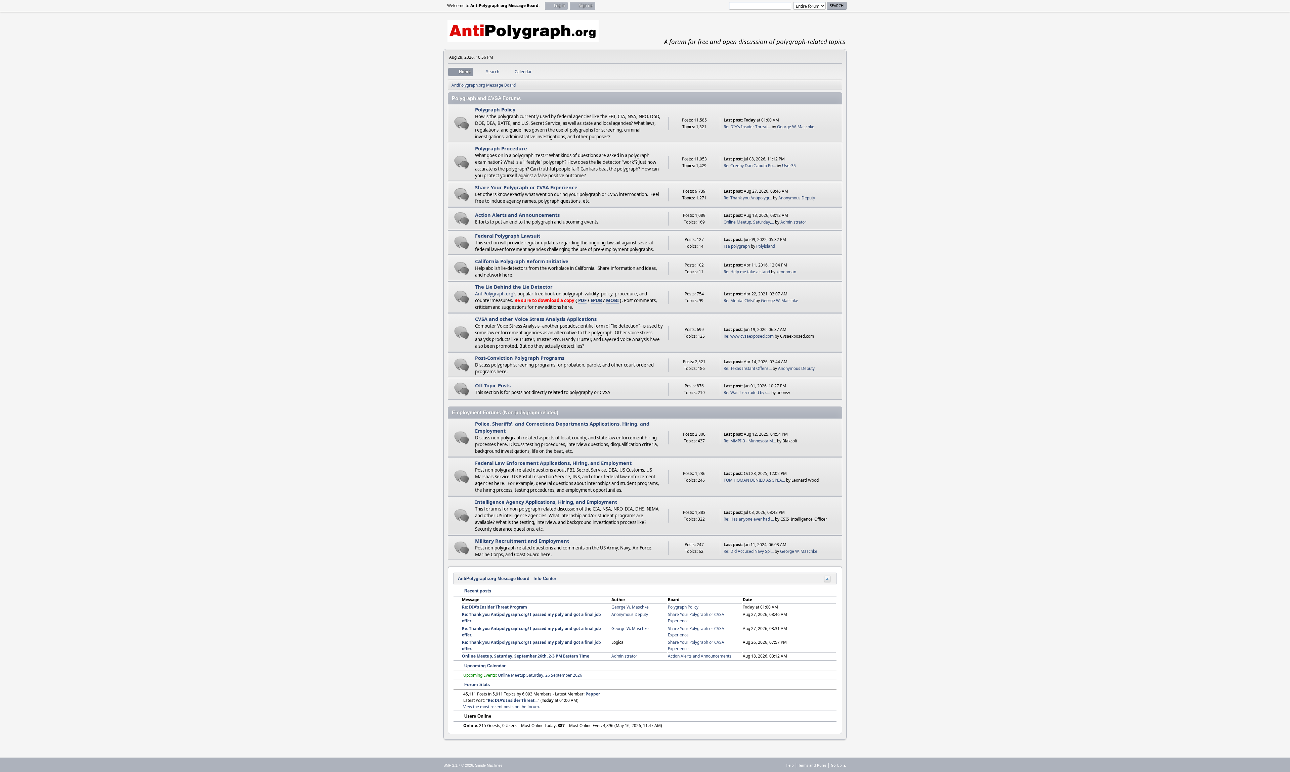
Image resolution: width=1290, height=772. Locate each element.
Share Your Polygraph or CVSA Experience (526, 187)
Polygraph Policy (495, 109)
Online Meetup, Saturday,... (749, 222)
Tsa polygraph (737, 246)
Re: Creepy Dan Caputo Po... (750, 165)
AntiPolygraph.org (494, 294)
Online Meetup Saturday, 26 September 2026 (540, 675)
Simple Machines (489, 765)
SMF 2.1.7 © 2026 (458, 765)
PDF (582, 300)
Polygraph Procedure (501, 148)
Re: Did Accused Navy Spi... (749, 551)
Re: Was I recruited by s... (747, 392)
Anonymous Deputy (796, 198)
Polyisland (765, 246)
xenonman (786, 272)
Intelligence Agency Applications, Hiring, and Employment (546, 501)
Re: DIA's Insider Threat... (747, 127)
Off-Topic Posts (493, 385)
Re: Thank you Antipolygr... (748, 198)
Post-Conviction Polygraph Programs (519, 357)
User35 (789, 165)
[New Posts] (461, 123)
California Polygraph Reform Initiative (521, 261)
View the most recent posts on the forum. (501, 707)
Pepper (593, 694)
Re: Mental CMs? (739, 300)
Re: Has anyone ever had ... (749, 519)
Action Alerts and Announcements (517, 214)
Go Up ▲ (839, 765)
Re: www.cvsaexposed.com (749, 336)
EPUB (596, 300)
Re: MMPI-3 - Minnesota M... (750, 441)
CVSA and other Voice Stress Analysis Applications (536, 319)
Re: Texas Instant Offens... (748, 368)
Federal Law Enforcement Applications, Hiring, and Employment (553, 463)
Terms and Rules (812, 765)
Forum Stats (476, 684)
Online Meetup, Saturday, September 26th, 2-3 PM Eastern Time (525, 656)
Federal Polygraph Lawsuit (507, 235)
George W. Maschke (795, 127)
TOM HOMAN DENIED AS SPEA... (754, 480)
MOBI (612, 300)
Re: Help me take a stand (747, 272)
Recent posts (477, 590)
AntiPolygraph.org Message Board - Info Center (507, 578)
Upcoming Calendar (484, 665)
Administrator (793, 222)
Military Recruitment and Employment (522, 540)
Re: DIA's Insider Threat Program (494, 607)
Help (790, 765)
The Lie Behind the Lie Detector (514, 286)
